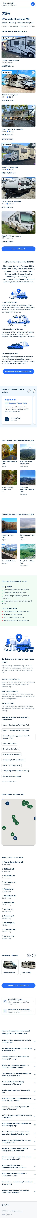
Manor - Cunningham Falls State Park (16, 725)
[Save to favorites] (33, 38)
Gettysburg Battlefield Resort (13, 760)
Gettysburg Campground (12, 776)
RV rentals (4, 26)
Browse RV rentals (19, 249)
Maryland (23, 26)
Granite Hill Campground (11, 754)
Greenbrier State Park (10, 749)
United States (14, 26)
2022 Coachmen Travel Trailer (16, 403)
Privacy (9, 1214)
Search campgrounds (9, 781)
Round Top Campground (11, 765)
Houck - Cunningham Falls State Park (16, 730)
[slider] (8, 97)
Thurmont (32, 26)
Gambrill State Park (8, 561)
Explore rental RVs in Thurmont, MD (18, 371)
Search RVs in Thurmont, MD (18, 985)
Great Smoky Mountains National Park (27, 489)
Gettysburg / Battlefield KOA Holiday (16, 771)
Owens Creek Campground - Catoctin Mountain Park (16, 737)
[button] (7, 803)
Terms (3, 1214)
